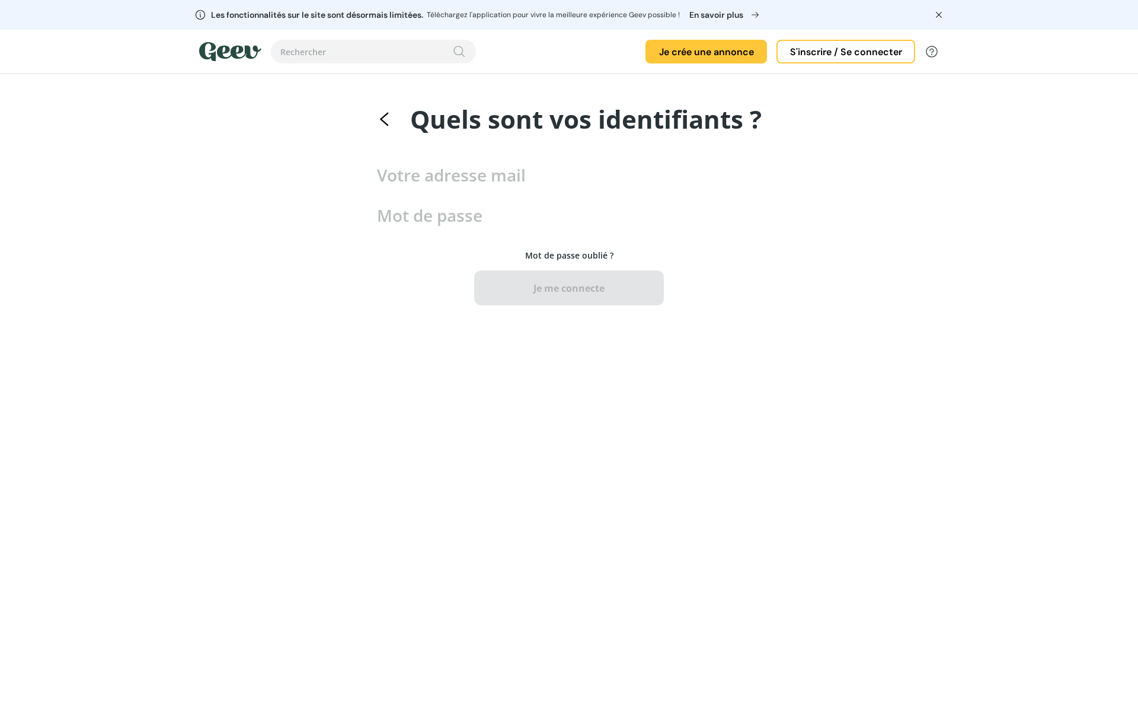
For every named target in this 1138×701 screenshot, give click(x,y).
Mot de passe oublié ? (569, 255)
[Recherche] (459, 51)
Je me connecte (569, 288)
